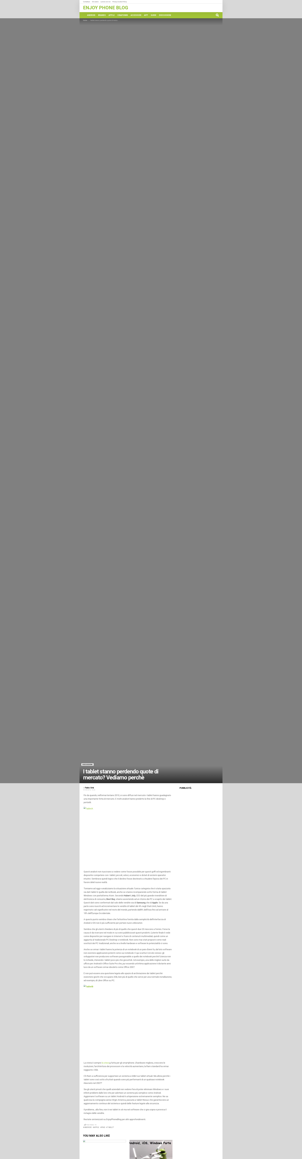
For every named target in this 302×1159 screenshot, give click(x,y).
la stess (105, 1063)
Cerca (217, 15)
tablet (110, 1127)
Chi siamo (95, 2)
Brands (102, 15)
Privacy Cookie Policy (119, 2)
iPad (103, 1127)
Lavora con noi (106, 2)
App (146, 15)
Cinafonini (122, 15)
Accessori (136, 15)
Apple (112, 15)
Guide (153, 15)
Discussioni (165, 15)
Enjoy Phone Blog (105, 7)
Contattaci (86, 2)
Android (91, 15)
